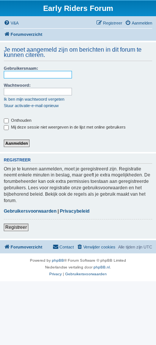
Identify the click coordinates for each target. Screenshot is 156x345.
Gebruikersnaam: (21, 68)
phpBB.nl (102, 267)
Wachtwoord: (17, 85)
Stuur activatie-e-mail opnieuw (31, 105)
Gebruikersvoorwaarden (30, 211)
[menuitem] (11, 23)
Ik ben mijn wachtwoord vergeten (34, 99)
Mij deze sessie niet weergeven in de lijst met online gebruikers (68, 127)
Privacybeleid (74, 211)
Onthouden (20, 120)
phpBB (58, 260)
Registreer (16, 227)
